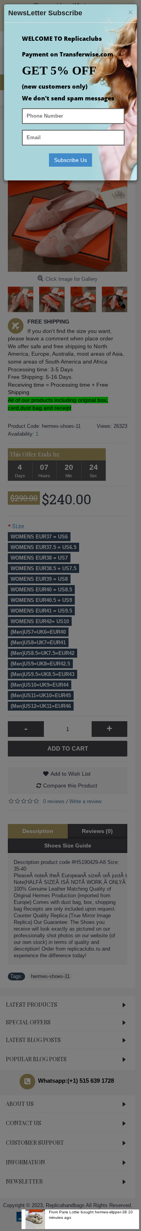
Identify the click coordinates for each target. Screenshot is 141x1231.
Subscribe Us (70, 160)
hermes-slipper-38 (111, 1212)
